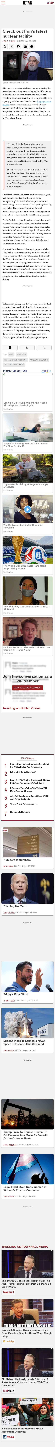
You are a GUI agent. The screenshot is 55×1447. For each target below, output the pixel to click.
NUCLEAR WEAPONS (39, 360)
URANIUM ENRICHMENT (14, 365)
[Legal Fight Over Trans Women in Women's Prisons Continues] (27, 1169)
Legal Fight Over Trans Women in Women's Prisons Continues (24, 1188)
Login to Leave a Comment (27, 688)
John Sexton (8, 1050)
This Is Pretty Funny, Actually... (24, 804)
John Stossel (9, 912)
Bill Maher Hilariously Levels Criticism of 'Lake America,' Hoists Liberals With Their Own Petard (25, 1382)
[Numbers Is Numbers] (27, 842)
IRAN (11, 354)
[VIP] (50, 3)
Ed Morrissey (9, 1000)
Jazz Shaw (9, 41)
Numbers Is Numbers (20, 812)
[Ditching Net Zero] (27, 888)
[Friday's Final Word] (27, 976)
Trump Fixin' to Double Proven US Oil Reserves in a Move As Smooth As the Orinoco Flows (25, 1135)
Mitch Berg (8, 866)
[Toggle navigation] (3, 3)
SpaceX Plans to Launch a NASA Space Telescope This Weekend (24, 1042)
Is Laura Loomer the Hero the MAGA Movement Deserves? (22, 1430)
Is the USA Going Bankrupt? (23, 772)
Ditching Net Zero (14, 906)
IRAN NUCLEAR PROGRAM (15, 360)
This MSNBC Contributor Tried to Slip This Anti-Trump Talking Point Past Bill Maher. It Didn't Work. (26, 1284)
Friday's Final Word (15, 994)
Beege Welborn (9, 1144)
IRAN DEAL (21, 354)
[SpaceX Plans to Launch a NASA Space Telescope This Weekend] (27, 1023)
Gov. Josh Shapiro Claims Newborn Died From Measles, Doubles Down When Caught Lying (27, 1333)
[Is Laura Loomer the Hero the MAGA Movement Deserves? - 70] (27, 1412)
